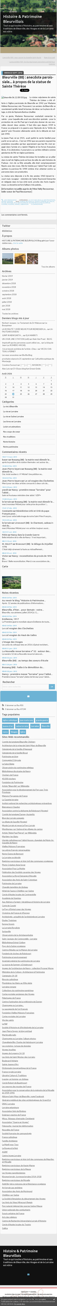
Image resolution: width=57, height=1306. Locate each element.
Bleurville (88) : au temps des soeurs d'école (25, 660)
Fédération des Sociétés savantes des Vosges (21, 872)
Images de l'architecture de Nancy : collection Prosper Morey (28, 968)
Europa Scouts (8, 924)
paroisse (10, 203)
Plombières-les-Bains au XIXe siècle (17, 983)
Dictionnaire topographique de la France (19, 1068)
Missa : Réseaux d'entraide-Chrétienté (18, 1118)
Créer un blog (24, 1291)
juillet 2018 (7, 302)
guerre (4, 204)
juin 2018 (6, 305)
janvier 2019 (7, 279)
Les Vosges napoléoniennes (13, 1173)
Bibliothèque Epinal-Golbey (13, 942)
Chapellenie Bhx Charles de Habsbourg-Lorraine (22, 1042)
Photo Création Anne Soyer (13, 865)
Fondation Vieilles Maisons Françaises (18, 1013)
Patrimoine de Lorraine (11, 883)
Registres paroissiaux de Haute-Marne (18, 1165)
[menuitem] (23, 58)
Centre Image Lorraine (11, 1155)
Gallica (5, 1228)
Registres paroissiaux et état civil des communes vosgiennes (27, 861)
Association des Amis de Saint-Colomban (19, 880)
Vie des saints (8, 1020)
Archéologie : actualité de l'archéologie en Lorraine (23, 916)
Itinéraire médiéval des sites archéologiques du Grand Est (26, 1100)
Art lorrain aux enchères (12, 1187)
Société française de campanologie (16, 1133)
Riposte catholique (10, 979)
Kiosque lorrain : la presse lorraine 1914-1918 (21, 1176)
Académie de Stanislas (11, 898)
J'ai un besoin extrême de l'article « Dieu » (19, 349)
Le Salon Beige (8, 764)
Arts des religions (9, 1217)
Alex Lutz (6, 368)
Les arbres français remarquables (16, 850)
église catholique (10, 720)
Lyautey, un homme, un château (15, 1079)
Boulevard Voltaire (10, 1061)
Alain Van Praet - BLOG (42, 339)
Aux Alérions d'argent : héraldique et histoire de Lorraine (26, 902)
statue (47, 203)
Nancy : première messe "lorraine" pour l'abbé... (27, 674)
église (22, 732)
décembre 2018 (9, 283)
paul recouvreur (21, 203)
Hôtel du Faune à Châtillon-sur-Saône (18, 891)
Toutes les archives (10, 313)
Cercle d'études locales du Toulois (16, 1224)
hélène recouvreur (36, 203)
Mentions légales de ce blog (25, 1296)
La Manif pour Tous (10, 1144)
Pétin (4, 535)
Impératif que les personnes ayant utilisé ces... (21, 343)
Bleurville (46, 726)
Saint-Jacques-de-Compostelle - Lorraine (19, 939)
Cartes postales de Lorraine (14, 1016)
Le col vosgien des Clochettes (39, 481)
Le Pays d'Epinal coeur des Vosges (16, 909)
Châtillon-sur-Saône (10, 1195)
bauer (5, 459)
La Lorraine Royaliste (11, 928)
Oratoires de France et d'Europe (16, 913)
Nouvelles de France (10, 1130)
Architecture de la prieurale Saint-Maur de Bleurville (24, 745)
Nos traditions (9, 437)
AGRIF (5, 1152)
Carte (5, 566)
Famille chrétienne (9, 1141)
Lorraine (35, 726)
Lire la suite (18, 243)
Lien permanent (10, 200)
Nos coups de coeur (11, 432)
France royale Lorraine (11, 1072)
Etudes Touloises (9, 920)
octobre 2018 (8, 291)
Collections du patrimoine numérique (17, 990)
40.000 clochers (9, 778)
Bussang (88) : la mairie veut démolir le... (31, 459)
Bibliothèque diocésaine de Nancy (16, 771)
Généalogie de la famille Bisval (15, 753)
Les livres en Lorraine (12, 421)
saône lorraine (22, 726)
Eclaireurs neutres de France (14, 1115)
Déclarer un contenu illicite (9, 1296)
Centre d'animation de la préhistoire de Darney (22, 1001)
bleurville (30, 201)
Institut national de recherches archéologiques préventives (27, 803)
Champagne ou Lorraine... (13, 1005)
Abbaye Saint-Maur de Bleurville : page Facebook (23, 1096)
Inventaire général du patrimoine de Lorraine (21, 961)
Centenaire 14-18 (9, 976)
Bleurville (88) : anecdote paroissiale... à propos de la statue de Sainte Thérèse (27, 81)
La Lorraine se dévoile (11, 857)
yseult (5, 490)
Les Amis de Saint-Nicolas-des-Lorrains (18, 1057)
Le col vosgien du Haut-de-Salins (19, 635)
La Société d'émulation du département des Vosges (23, 1199)
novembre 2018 (9, 287)
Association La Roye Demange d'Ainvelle (19, 876)
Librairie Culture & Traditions (14, 1075)
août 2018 (6, 298)
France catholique (9, 1137)
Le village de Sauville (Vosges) (14, 822)
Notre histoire (9, 442)
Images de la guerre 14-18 (13, 1053)
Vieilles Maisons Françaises (13, 846)
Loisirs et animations (12, 426)
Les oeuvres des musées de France (16, 1086)
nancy (5, 732)
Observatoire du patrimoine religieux (18, 767)
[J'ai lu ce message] (54, 1299)
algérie (11, 204)
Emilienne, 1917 (10, 619)
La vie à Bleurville (10, 406)
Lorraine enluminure (10, 1107)
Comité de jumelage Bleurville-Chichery (18, 742)
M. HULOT (7, 544)
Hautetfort (33, 1291)
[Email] (28, 696)
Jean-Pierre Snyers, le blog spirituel (17, 1031)
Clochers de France (10, 775)
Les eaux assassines (10, 355)
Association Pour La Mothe (13, 868)
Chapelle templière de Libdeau (15, 887)
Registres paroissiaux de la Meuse (16, 1169)
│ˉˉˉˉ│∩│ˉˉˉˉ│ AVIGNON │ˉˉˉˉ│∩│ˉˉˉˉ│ (36, 365)
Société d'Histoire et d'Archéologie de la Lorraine (22, 1027)
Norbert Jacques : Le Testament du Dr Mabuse (22, 323)
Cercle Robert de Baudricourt (14, 1083)
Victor (5, 556)
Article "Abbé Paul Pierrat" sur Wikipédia (19, 833)
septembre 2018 (9, 294)
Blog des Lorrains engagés (13, 818)
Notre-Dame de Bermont (12, 854)
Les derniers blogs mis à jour (12, 1294)
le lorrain (6, 501)
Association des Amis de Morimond (17, 1191)
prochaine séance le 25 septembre (16, 359)
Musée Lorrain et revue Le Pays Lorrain (18, 825)
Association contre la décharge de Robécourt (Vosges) (25, 811)
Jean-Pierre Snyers (11, 469)
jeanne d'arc (8, 726)
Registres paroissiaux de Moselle (16, 1180)
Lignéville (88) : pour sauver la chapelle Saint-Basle (21, 57)
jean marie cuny (26, 720)
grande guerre (42, 720)
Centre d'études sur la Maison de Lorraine (19, 950)
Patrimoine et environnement (14, 957)
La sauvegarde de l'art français (15, 1009)
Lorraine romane (9, 987)
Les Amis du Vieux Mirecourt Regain (17, 1202)
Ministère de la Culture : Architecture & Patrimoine (23, 972)
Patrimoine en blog (10, 756)
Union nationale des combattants (16, 1210)
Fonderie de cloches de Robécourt (16, 953)
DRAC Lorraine (8, 1104)
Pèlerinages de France (11, 998)
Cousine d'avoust (9, 365)
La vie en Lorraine (10, 411)
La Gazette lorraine (10, 799)
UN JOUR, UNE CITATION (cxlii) (15, 339)
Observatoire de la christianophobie (17, 935)
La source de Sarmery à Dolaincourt (17, 964)
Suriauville (6, 931)
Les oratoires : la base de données (16, 1046)
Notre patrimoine (10, 447)
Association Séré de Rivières (14, 1111)
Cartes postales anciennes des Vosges (18, 994)
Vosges (14, 732)
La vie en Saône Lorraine (13, 416)
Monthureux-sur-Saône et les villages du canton (22, 829)
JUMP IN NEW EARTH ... (12, 335)
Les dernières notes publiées (29, 1294)
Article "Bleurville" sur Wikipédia (15, 786)
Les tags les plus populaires (45, 1294)
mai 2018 (6, 309)
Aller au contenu (8, 2)
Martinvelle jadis (9, 1035)
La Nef (4, 1024)
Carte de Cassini (9, 905)
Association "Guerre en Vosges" (15, 1122)
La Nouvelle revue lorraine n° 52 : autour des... (26, 651)
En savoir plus (19, 1304)
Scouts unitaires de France (13, 1213)
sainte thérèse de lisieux (44, 201)
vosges (22, 201)
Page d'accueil (49, 57)
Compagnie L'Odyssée (11, 760)
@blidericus (7, 230)
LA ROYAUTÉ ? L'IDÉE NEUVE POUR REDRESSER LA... (24, 329)
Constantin (7, 511)
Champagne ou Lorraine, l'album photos (19, 1038)
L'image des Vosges (12, 642)
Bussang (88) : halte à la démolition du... (23, 667)
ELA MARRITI (32, 335)
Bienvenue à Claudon (11, 807)
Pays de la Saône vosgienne (13, 946)
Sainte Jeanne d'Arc (10, 1064)
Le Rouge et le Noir (10, 1148)
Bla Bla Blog (27, 355)
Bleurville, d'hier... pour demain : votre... (23, 610)
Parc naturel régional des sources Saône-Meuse (22, 1206)
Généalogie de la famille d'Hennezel (17, 749)
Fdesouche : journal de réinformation (17, 1126)
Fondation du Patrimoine (12, 782)
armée (17, 204)
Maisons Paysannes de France (14, 796)
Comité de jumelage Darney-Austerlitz (18, 814)
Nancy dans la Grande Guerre (25, 535)
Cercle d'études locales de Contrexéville (19, 894)
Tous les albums (48, 267)
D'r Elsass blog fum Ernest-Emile (26, 368)
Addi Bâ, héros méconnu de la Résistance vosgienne (24, 1184)
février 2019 (7, 276)
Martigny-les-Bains (10, 836)
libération (24, 204)
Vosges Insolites (9, 1049)
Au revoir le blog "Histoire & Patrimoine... (24, 600)
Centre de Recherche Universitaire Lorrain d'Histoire (24, 1221)
